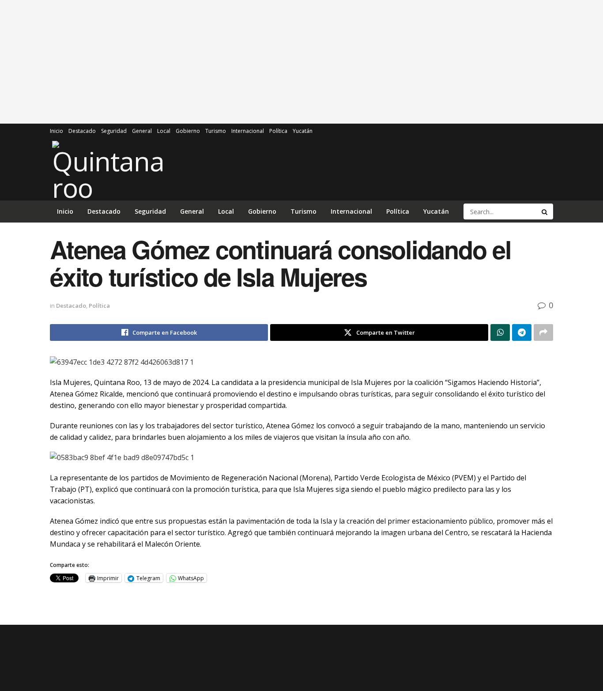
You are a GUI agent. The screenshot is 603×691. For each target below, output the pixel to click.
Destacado (82, 131)
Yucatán (303, 131)
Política (278, 131)
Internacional (247, 131)
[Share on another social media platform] (543, 332)
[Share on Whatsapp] (500, 332)
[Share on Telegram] (521, 332)
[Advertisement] (301, 62)
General (142, 131)
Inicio (56, 131)
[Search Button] (545, 211)
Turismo (215, 131)
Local (163, 131)
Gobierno (188, 131)
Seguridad (114, 131)
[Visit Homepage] (109, 169)
